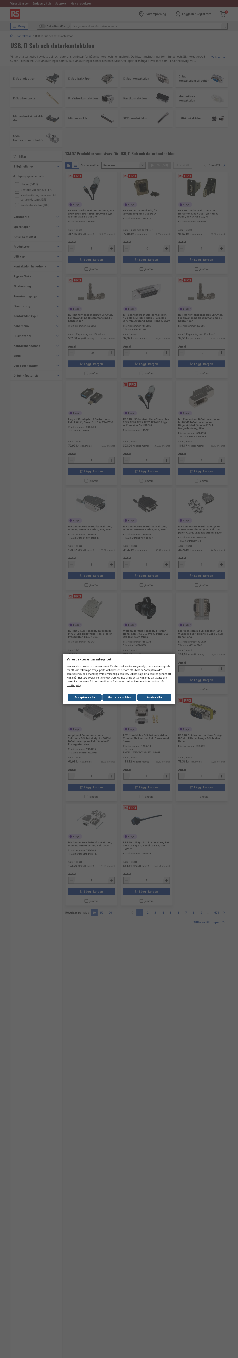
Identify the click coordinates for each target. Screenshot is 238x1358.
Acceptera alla (84, 697)
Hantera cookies (119, 697)
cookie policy (74, 685)
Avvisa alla (154, 697)
